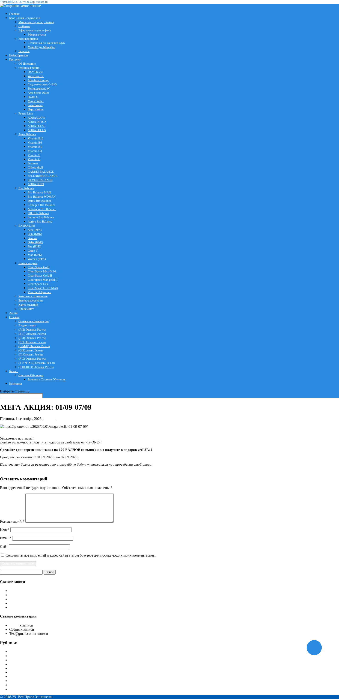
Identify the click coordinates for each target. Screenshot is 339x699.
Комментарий (12, 521)
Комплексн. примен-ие (33, 296)
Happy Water (36, 109)
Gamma (32, 238)
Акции (13, 313)
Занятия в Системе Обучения (46, 379)
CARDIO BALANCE (41, 171)
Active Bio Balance (40, 221)
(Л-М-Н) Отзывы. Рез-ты (34, 346)
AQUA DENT (36, 184)
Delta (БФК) (35, 242)
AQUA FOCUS (37, 130)
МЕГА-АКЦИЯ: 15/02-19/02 (31, 607)
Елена (14, 625)
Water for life (36, 76)
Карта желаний (28, 304)
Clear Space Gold (38, 267)
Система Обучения (30, 375)
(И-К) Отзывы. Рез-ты (32, 342)
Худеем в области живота (55, 629)
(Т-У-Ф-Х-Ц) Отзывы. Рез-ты (36, 363)
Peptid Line (25, 113)
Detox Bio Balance (39, 200)
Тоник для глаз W (39, 88)
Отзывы (14, 317)
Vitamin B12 (36, 138)
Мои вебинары (28, 38)
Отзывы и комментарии (33, 321)
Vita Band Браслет (39, 292)
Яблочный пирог (62, 634)
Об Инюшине (27, 63)
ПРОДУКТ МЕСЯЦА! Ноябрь (33, 603)
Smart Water (35, 105)
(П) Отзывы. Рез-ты (30, 354)
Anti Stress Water (38, 92)
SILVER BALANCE (40, 180)
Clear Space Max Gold (42, 271)
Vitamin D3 (35, 151)
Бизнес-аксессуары (30, 300)
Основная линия (28, 67)
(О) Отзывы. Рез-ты (30, 350)
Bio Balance (26, 188)
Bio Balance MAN (39, 192)
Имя (4, 529)
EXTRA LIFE (26, 225)
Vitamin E (34, 155)
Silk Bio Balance (38, 213)
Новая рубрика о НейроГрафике (34, 599)
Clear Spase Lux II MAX (43, 288)
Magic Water (36, 101)
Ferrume (33, 163)
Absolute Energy (38, 80)
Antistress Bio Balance (42, 209)
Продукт (15, 59)
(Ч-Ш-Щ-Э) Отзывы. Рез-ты (36, 367)
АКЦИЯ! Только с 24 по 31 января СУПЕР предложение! (54, 591)
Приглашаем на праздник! (54, 625)
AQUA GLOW (36, 117)
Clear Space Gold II (40, 275)
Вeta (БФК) (35, 234)
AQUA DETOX (37, 122)
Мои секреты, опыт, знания (36, 22)
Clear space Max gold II (42, 279)
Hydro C (33, 97)
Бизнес (13, 371)
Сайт (4, 546)
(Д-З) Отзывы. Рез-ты (32, 338)
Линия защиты (27, 263)
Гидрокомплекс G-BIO (42, 84)
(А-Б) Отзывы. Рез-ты (32, 329)
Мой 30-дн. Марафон (41, 47)
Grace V (33, 250)
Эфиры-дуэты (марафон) (34, 30)
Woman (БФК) (37, 259)
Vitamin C (34, 159)
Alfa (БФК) (35, 230)
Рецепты (24, 51)
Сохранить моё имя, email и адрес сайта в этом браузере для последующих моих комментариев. (81, 555)
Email (5, 538)
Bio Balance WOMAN (42, 196)
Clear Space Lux (38, 284)
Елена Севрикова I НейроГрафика (36, 660)
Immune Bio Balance (41, 217)
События (24, 26)
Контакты (15, 383)
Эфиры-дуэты (37, 34)
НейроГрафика (18, 55)
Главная (14, 13)
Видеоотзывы (27, 325)
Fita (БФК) (34, 246)
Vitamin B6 (35, 142)
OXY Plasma (35, 72)
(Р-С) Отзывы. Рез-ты (32, 358)
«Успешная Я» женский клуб (46, 43)
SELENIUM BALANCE (42, 176)
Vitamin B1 (35, 146)
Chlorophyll (35, 167)
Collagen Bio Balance (41, 205)
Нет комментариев (72, 419)
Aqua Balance (27, 134)
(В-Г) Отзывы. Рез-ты (32, 333)
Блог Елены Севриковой (24, 18)
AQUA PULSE (36, 126)
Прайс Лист (26, 308)
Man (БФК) (35, 254)
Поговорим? (19, 595)
